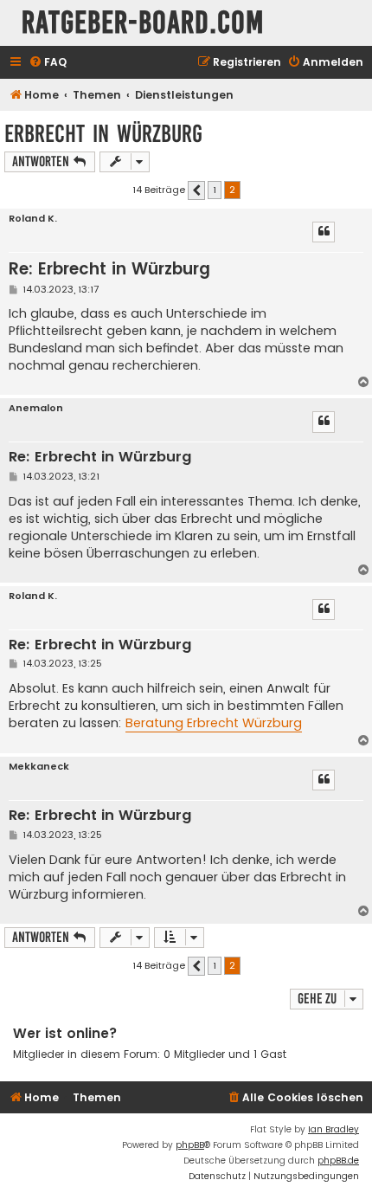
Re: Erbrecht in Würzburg (109, 269)
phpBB (190, 1144)
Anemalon (36, 408)
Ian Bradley (333, 1129)
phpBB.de (338, 1160)
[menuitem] (48, 62)
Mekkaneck (39, 766)
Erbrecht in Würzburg (103, 133)
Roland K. (33, 218)
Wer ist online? (65, 1033)
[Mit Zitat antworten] (323, 232)
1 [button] (214, 190)
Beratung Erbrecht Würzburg (213, 723)
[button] (196, 190)
